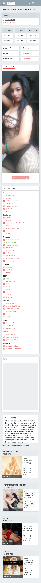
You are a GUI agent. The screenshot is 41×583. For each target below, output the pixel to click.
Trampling (9, 297)
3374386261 (10, 20)
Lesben (8, 272)
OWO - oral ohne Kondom (13, 201)
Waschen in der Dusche (13, 228)
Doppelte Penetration (12, 206)
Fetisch (8, 211)
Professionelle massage (13, 240)
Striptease (9, 267)
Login (33, 2)
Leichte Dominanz (11, 281)
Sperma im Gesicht (11, 340)
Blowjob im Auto (11, 311)
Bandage (8, 294)
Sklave (8, 286)
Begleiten (8, 217)
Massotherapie (10, 250)
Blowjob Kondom (11, 303)
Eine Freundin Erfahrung (13, 306)
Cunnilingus (9, 314)
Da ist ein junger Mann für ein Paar (16, 223)
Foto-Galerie (9, 67)
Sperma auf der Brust (12, 337)
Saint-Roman (18, 9)
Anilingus (8, 316)
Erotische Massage (11, 242)
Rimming (8, 233)
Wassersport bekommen (13, 348)
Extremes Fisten (10, 328)
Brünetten (26, 59)
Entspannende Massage (13, 258)
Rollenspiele (9, 292)
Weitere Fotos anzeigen (20, 178)
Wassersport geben (12, 346)
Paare (7, 225)
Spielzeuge (9, 209)
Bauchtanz (9, 270)
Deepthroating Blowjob (13, 308)
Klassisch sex (10, 195)
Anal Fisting (9, 325)
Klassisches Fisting (11, 323)
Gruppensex (9, 203)
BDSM (7, 284)
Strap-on (8, 289)
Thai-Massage (10, 247)
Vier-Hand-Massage (12, 253)
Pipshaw (8, 231)
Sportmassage (10, 255)
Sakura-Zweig (10, 261)
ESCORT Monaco (7, 9)
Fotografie (9, 220)
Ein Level (8, 198)
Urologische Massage (12, 245)
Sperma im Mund (11, 334)
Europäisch (27, 53)
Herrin (7, 279)
